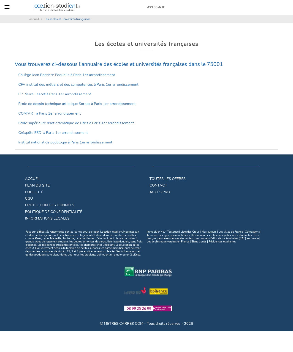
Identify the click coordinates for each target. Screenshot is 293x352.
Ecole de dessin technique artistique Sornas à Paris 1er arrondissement (77, 103)
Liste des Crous (190, 232)
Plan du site (37, 185)
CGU (29, 198)
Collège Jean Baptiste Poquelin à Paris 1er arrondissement (66, 74)
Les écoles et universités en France (168, 241)
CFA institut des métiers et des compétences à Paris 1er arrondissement (78, 84)
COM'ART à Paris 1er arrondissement (49, 113)
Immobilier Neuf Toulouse (163, 232)
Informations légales (47, 218)
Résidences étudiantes (222, 241)
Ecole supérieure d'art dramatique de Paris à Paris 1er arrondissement (76, 123)
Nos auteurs (209, 232)
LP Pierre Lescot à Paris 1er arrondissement (54, 94)
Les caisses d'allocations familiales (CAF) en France (227, 238)
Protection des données (49, 205)
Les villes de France (231, 232)
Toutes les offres (167, 178)
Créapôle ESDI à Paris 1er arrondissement (53, 132)
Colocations (252, 232)
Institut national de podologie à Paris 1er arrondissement (65, 142)
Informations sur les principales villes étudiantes (222, 235)
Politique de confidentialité (53, 211)
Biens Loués (198, 241)
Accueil (33, 178)
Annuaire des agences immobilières (168, 235)
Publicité (34, 192)
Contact (158, 185)
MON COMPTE (155, 7)
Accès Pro (159, 192)
